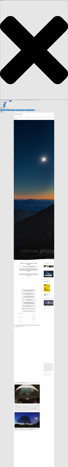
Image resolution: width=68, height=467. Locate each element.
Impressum (1, 112)
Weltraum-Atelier (17, 113)
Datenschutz (1, 111)
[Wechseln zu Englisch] (16, 119)
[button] (34, 50)
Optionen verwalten (2, 107)
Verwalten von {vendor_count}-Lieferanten (5, 108)
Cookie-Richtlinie (2, 111)
